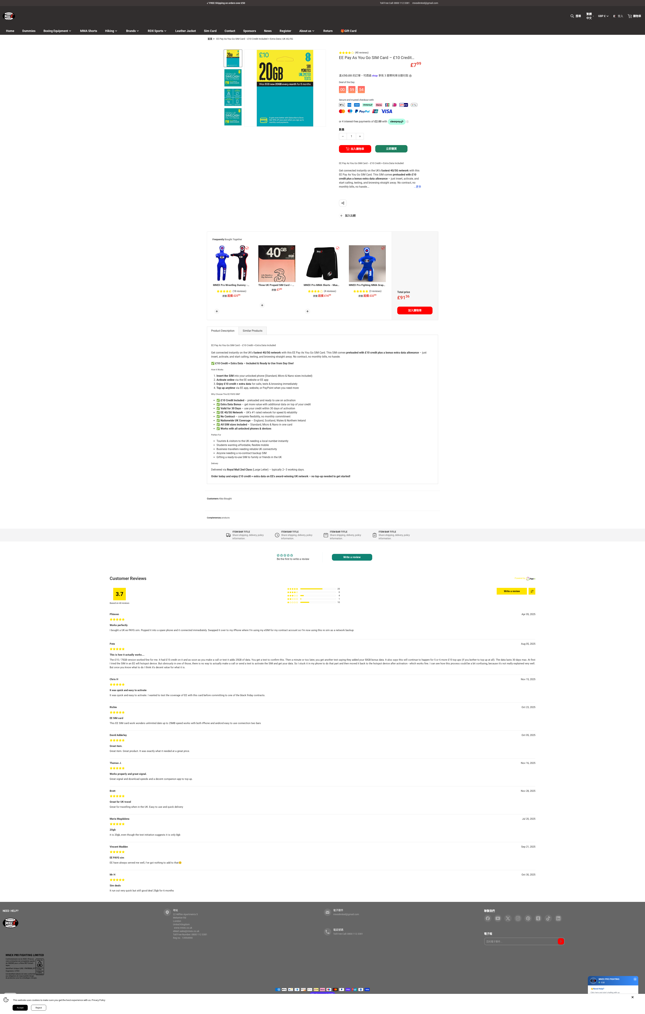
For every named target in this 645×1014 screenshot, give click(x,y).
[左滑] (246, 88)
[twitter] (508, 918)
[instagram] (518, 918)
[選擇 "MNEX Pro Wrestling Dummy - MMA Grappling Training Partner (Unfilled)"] (247, 248)
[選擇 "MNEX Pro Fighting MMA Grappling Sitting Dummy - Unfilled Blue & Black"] (383, 248)
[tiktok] (548, 918)
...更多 (417, 186)
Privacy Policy (98, 1000)
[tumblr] (538, 918)
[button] (532, 591)
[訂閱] (561, 941)
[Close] (632, 997)
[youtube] (498, 918)
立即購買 (391, 148)
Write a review (512, 591)
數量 (341, 129)
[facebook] (487, 918)
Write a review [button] (352, 557)
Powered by (520, 578)
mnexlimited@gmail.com (425, 3)
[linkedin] (558, 918)
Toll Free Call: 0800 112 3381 (395, 3)
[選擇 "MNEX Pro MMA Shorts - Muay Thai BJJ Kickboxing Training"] (337, 248)
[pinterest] (528, 918)
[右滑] (324, 88)
